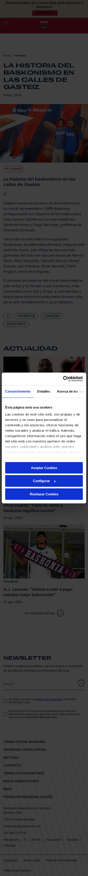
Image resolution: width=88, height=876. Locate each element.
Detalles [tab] (43, 391)
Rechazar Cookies (44, 494)
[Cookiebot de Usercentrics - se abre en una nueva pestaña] (63, 379)
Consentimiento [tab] (17, 391)
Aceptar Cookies (44, 467)
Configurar (41, 481)
